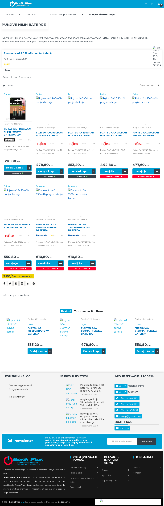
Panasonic (40, 186)
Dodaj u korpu (14, 167)
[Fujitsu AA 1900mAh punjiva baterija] (15, 326)
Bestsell (66, 311)
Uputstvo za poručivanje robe (82, 480)
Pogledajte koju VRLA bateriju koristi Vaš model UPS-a (92, 402)
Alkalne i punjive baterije (62, 14)
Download (75, 487)
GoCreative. (64, 502)
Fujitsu (39, 94)
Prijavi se (147, 441)
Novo (99, 311)
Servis (104, 470)
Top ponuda (82, 311)
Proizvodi (31, 14)
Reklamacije (76, 472)
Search (146, 4)
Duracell (7, 94)
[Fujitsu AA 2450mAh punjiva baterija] (122, 326)
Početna (9, 14)
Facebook (123, 428)
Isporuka (106, 475)
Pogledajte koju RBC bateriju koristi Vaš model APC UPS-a (92, 388)
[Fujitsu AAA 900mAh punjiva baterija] (68, 327)
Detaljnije (108, 171)
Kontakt (136, 472)
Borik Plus (17, 502)
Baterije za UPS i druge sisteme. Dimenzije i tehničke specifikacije (92, 418)
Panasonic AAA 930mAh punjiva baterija (28, 53)
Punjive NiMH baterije (13, 124)
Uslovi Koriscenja (78, 467)
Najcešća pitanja (109, 480)
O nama (136, 467)
